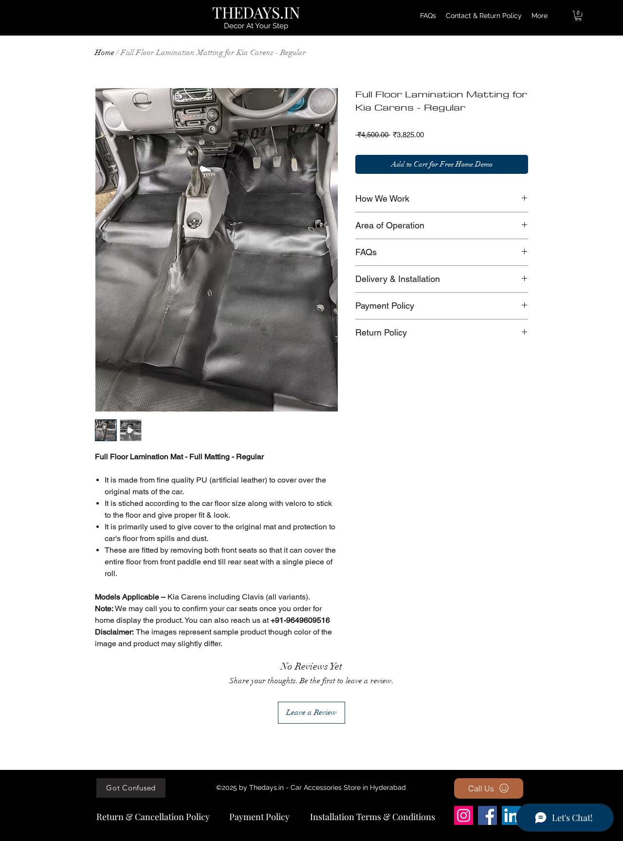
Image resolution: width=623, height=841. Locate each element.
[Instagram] (463, 815)
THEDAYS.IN (256, 11)
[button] (578, 15)
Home (104, 52)
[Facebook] (487, 815)
